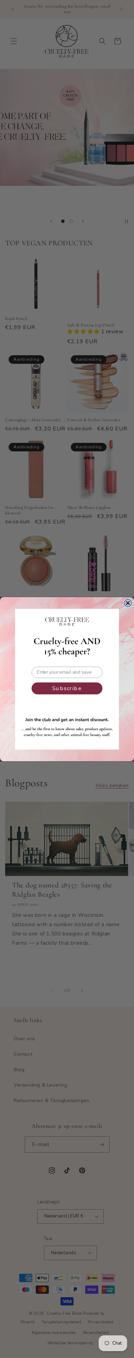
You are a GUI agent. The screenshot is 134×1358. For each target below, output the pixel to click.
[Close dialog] (128, 603)
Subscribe (67, 688)
